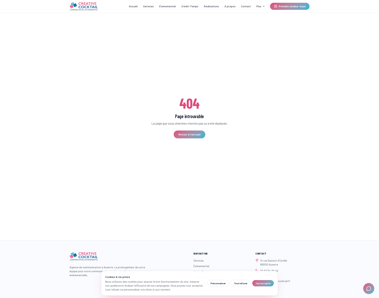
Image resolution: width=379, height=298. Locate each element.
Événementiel (167, 6)
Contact (246, 6)
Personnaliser (218, 283)
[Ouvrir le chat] (368, 288)
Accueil (133, 6)
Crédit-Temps (189, 6)
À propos (229, 6)
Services (148, 6)
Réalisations (211, 6)
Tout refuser (240, 283)
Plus (258, 6)
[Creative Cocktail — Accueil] (83, 6)
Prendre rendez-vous (292, 6)
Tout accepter (263, 283)
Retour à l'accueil (189, 134)
